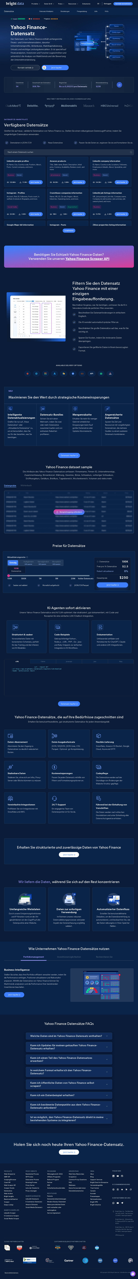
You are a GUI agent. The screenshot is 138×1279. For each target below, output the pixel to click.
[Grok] (131, 1189)
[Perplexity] (118, 1189)
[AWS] (7, 1247)
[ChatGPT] (113, 1189)
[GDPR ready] (115, 1260)
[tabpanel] (69, 512)
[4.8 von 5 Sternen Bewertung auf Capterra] (50, 18)
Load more (69, 230)
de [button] (98, 4)
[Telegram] (122, 1203)
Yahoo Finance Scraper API (87, 259)
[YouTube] (118, 1176)
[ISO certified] (100, 1260)
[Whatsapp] (113, 1203)
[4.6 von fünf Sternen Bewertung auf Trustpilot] (18, 18)
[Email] (118, 1203)
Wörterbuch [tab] (26, 485)
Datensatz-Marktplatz (46, 11)
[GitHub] (122, 1176)
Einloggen (107, 4)
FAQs (106, 11)
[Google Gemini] (122, 1189)
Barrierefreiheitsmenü (11, 1273)
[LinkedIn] (113, 1176)
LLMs (95, 11)
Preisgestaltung (82, 11)
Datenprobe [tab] (10, 485)
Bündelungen (65, 11)
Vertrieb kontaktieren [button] (123, 4)
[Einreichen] (131, 152)
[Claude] (126, 1189)
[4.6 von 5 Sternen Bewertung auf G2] (34, 18)
